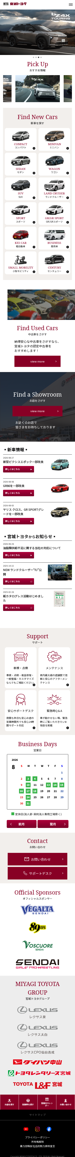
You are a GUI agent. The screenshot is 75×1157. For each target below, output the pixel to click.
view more (37, 361)
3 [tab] (39, 58)
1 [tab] (33, 58)
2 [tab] (36, 58)
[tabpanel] (37, 32)
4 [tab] (41, 58)
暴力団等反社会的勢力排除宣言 (37, 1146)
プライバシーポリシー (37, 1137)
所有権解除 (37, 1141)
